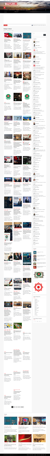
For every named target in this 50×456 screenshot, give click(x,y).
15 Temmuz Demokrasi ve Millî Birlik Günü (17, 167)
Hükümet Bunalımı (35, 159)
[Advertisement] (25, 19)
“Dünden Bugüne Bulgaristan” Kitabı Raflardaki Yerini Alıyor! (41, 266)
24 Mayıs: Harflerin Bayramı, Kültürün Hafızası (8, 375)
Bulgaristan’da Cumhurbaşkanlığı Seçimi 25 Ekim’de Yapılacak (8, 123)
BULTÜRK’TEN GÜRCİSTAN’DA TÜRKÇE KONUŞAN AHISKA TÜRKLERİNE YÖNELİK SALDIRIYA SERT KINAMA (26, 105)
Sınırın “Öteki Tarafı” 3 (36, 102)
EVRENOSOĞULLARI (36, 114)
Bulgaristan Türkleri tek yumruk (37, 105)
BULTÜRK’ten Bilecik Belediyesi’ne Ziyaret (26, 372)
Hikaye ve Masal (37, 307)
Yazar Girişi (20, 0)
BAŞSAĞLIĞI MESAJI (7, 103)
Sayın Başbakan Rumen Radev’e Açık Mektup (26, 353)
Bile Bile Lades (35, 48)
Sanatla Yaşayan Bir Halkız (36, 234)
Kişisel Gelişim (36, 308)
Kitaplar (26, 39)
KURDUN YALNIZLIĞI (36, 80)
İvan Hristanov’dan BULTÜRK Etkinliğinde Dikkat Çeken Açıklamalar (8, 243)
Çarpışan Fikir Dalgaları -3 (36, 238)
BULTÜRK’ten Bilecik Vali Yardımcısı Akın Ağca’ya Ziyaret (17, 373)
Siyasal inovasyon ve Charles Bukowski (38, 195)
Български (33, 7)
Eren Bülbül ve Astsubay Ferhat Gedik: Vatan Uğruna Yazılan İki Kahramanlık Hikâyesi (17, 82)
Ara (33, 33)
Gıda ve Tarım (36, 305)
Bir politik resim (35, 93)
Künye (7, 0)
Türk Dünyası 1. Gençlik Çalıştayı (37, 47)
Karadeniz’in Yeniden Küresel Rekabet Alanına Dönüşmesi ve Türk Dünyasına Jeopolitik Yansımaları (27, 232)
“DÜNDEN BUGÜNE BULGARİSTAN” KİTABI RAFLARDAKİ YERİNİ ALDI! (41, 263)
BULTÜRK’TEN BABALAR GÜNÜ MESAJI (7, 263)
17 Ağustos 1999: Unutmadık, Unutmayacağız (8, 61)
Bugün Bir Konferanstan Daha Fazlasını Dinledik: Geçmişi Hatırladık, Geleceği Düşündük (18, 263)
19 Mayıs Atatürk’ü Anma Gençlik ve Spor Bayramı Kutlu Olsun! (7, 397)
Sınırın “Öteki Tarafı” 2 (36, 101)
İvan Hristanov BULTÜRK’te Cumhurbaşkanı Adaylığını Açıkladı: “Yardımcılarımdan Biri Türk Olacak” (27, 206)
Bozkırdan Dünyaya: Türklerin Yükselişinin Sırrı (39, 121)
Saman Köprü (35, 201)
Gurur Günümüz (35, 171)
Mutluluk (34, 244)
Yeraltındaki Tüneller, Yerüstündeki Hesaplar (38, 175)
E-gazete (17, 0)
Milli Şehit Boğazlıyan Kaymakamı (37, 224)
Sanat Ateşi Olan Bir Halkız (36, 233)
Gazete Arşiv (13, 0)
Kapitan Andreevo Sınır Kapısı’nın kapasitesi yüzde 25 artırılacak (17, 40)
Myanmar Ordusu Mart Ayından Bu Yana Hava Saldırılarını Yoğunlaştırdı (7, 142)
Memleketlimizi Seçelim (36, 145)
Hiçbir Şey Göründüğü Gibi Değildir (37, 156)
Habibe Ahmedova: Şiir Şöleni (37, 89)
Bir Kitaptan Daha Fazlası (26, 40)
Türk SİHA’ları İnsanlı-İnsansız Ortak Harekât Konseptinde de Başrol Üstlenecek (17, 124)
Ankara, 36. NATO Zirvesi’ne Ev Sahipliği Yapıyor (27, 185)
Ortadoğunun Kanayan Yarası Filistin (37, 115)
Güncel (8, 38)
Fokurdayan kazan (35, 132)
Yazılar (29, 7)
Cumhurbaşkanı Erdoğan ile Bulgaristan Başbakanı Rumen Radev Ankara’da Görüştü (17, 186)
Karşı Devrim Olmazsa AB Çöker (37, 133)
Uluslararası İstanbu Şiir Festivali (37, 88)
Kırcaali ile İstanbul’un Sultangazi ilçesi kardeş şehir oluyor (7, 40)
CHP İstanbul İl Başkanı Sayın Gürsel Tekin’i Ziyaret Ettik (27, 61)
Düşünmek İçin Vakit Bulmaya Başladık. (38, 220)
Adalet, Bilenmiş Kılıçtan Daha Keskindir (38, 221)
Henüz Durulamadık (35, 186)
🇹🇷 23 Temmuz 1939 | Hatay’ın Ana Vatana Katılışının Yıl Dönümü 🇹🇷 (26, 143)
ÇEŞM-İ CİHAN (35, 181)
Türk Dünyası (18, 7)
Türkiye (22, 7)
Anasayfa (5, 0)
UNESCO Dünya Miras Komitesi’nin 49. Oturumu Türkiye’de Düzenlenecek (26, 123)
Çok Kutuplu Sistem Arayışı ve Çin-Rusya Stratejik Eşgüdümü (17, 392)
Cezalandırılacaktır (35, 92)
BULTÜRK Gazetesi (7, 428)
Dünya (25, 7)
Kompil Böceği (35, 138)
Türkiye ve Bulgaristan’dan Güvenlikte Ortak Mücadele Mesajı (8, 80)
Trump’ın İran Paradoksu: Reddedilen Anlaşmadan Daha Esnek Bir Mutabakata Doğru (27, 269)
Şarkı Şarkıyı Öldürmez (36, 187)
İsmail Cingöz (28, 234)
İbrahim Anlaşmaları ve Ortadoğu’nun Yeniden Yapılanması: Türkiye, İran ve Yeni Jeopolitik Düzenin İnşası (8, 333)
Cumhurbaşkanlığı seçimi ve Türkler (37, 155)
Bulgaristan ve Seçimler (36, 62)
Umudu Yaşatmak (35, 200)
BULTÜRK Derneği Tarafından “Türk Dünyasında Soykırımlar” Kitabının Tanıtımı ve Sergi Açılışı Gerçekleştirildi (18, 233)
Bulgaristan (8, 7)
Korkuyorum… (35, 43)
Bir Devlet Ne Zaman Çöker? (36, 160)
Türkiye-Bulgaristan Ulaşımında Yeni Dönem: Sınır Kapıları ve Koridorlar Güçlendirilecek (17, 61)
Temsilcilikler (10, 0)
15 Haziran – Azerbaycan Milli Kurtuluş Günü (7, 289)
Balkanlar (12, 7)
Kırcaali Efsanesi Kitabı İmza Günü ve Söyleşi (41, 259)
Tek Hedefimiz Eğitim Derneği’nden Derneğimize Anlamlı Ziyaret (41, 255)
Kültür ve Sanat (17, 349)
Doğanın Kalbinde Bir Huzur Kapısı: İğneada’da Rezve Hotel (17, 331)
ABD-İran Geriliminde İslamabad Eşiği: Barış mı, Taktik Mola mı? (17, 293)
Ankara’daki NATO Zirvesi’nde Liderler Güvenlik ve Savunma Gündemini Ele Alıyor (8, 185)
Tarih (35, 311)
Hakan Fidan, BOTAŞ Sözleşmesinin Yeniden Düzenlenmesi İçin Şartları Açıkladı (26, 286)
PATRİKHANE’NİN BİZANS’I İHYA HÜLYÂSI (38, 225)
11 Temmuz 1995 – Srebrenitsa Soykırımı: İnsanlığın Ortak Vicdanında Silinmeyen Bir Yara (27, 168)
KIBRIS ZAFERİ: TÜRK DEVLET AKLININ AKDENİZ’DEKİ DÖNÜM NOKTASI (7, 166)
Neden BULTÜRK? (35, 106)
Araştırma (5, 209)
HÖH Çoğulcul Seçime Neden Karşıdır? (38, 146)
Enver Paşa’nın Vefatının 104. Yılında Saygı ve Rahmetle (18, 104)
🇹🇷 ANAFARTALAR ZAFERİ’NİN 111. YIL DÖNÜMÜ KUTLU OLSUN (26, 83)
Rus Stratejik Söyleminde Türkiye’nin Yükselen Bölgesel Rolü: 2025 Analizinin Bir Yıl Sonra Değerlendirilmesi (7, 213)
